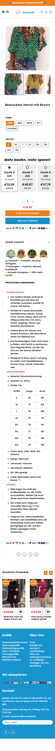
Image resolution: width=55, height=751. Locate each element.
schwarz (12, 128)
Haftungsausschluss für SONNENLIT (40, 658)
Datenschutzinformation (15, 642)
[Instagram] (13, 733)
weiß (29, 123)
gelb (19, 123)
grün (10, 123)
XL (30, 144)
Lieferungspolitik (11, 645)
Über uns (34, 654)
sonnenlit (37, 744)
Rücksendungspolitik (13, 648)
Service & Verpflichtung (37, 650)
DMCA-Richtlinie (10, 651)
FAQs (32, 642)
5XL (17, 150)
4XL (9, 150)
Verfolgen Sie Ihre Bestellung (39, 664)
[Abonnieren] (49, 722)
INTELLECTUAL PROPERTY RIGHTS (11, 658)
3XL (45, 144)
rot (39, 123)
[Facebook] (6, 733)
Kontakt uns (36, 645)
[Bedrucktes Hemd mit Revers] (27, 48)
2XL (37, 144)
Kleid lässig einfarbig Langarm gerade (18, 618)
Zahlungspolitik (10, 654)
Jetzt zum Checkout (27, 221)
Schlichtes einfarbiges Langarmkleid (42, 619)
